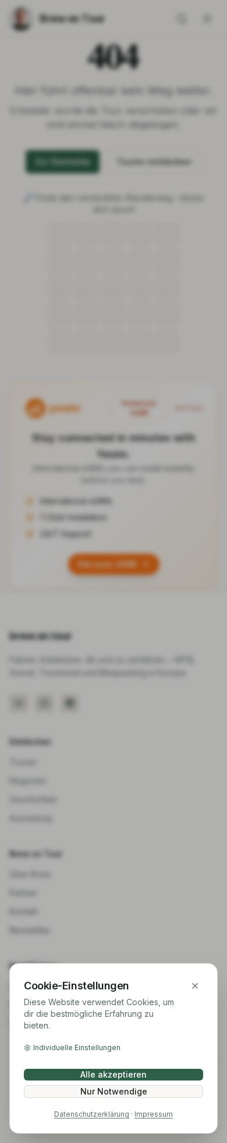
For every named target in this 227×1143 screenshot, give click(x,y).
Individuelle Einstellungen (76, 1047)
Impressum (153, 1114)
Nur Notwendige (113, 1091)
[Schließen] (195, 986)
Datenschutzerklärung (91, 1114)
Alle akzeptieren (113, 1074)
